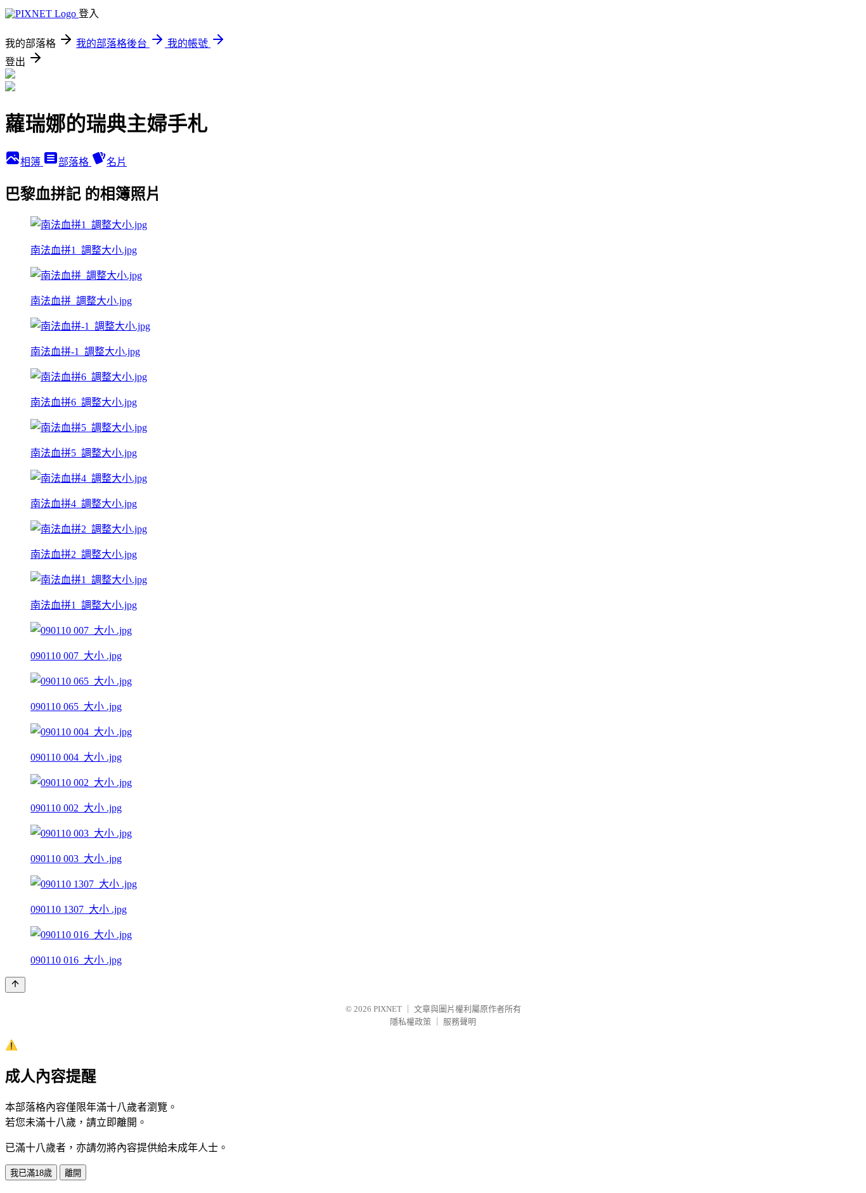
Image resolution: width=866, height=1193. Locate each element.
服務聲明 (459, 1021)
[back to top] (15, 985)
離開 (73, 1173)
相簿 (31, 162)
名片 (117, 162)
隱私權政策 (410, 1021)
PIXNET (387, 1009)
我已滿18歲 (31, 1173)
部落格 (74, 162)
